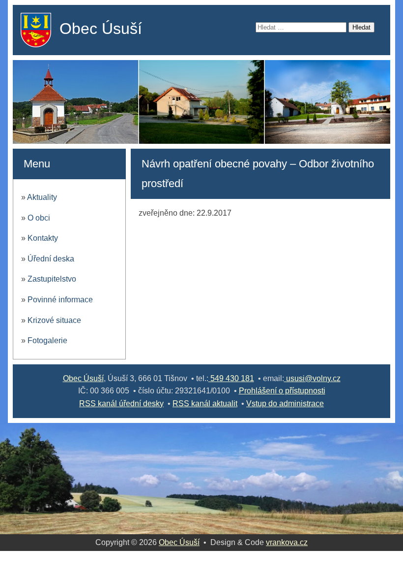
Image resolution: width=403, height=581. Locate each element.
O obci (39, 218)
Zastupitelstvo (52, 279)
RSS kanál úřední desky (121, 403)
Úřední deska (51, 259)
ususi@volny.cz (312, 378)
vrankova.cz (287, 542)
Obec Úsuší (100, 28)
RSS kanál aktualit (205, 403)
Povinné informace (60, 299)
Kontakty (43, 238)
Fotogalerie (47, 340)
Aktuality (42, 197)
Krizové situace (54, 320)
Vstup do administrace (285, 403)
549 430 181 (231, 378)
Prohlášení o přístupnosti (282, 391)
